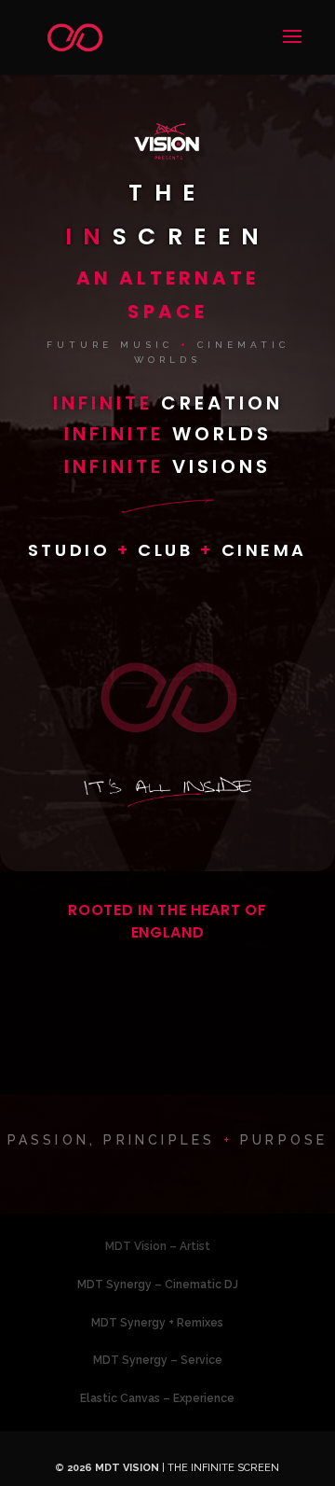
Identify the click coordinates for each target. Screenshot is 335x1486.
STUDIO (72, 550)
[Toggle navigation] (287, 48)
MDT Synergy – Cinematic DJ (157, 1284)
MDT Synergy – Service (157, 1360)
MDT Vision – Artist (157, 1246)
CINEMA (264, 550)
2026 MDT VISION (113, 1468)
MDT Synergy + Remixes (157, 1322)
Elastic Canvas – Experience (157, 1398)
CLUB (169, 550)
